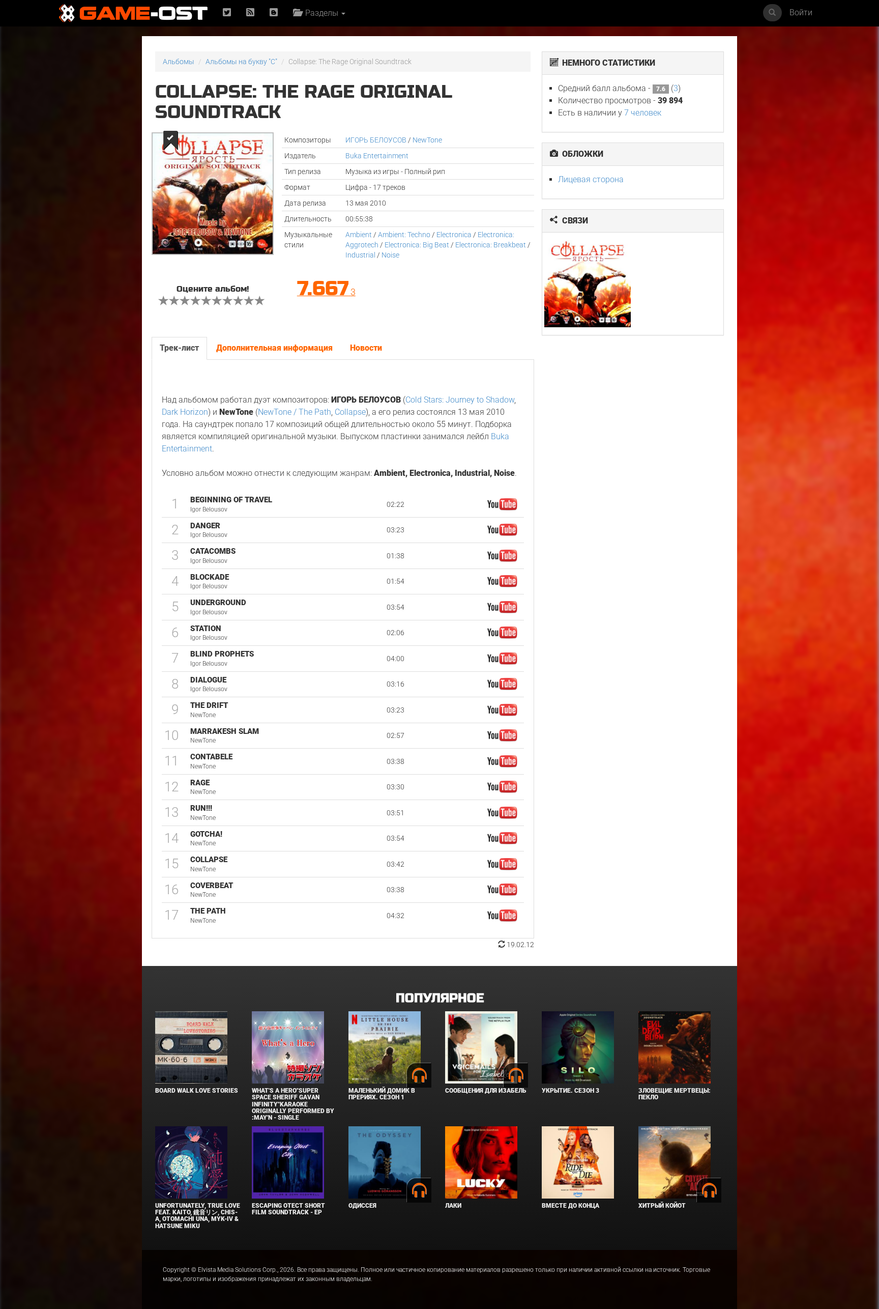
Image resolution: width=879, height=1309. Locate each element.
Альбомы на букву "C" (241, 62)
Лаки (453, 1205)
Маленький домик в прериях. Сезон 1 (381, 1094)
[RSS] (250, 13)
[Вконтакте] (273, 13)
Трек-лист (179, 348)
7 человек (642, 113)
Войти (800, 12)
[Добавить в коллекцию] (169, 140)
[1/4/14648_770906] (587, 283)
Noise (390, 255)
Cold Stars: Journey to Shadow (459, 400)
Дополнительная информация (274, 348)
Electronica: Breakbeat (490, 245)
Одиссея (362, 1205)
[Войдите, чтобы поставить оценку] (164, 302)
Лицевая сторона (591, 179)
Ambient (358, 235)
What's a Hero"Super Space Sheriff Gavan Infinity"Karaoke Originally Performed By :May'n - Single (293, 1104)
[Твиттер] (227, 13)
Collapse (350, 412)
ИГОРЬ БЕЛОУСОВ (375, 140)
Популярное (440, 998)
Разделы (320, 13)
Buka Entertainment (376, 156)
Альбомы (178, 62)
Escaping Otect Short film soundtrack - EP (288, 1209)
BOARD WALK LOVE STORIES (196, 1090)
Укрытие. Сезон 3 (570, 1090)
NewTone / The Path (294, 412)
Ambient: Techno (404, 235)
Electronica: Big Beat (417, 245)
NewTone (427, 140)
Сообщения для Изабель (485, 1090)
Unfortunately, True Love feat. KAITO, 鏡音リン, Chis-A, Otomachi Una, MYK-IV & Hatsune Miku (197, 1216)
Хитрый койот (662, 1205)
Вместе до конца (570, 1205)
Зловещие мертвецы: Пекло (674, 1094)
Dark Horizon (185, 412)
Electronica (454, 235)
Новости (366, 348)
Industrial (360, 255)
